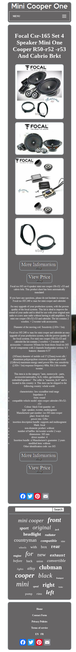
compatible (49, 541)
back (29, 561)
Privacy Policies (39, 621)
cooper (24, 575)
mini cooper (31, 520)
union (39, 561)
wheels (22, 547)
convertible (56, 560)
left (50, 592)
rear (55, 546)
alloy (31, 568)
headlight (32, 534)
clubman (50, 567)
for (29, 553)
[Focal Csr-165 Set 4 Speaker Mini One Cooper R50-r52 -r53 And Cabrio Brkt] (39, 92)
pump (28, 593)
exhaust (57, 555)
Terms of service (39, 627)
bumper (60, 578)
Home (39, 609)
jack (57, 529)
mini (22, 584)
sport (24, 528)
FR (42, 634)
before (17, 561)
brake (61, 587)
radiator (50, 535)
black (45, 575)
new (41, 554)
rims (39, 593)
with (33, 547)
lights (20, 568)
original (42, 527)
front (54, 519)
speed (36, 586)
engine (17, 555)
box (44, 547)
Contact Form (39, 615)
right (49, 585)
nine (63, 541)
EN (37, 634)
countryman (25, 540)
